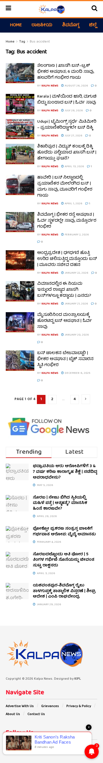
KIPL (77, 679)
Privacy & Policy (78, 706)
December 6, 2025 (77, 373)
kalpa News (49, 85)
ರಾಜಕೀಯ (41, 25)
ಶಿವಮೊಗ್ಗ (70, 25)
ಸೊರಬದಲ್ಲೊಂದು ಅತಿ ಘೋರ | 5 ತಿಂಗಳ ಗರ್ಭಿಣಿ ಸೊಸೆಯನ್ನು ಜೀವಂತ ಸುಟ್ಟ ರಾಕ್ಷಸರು (63, 560)
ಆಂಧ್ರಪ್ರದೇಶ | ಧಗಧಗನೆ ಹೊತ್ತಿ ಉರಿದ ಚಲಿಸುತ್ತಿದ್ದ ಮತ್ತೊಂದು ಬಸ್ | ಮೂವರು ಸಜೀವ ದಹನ (67, 259)
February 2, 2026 (76, 234)
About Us (13, 714)
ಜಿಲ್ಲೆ (93, 25)
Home (16, 25)
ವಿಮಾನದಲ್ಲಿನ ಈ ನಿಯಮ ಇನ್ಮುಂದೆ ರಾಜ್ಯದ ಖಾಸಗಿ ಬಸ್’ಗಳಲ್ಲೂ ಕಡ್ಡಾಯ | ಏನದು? (64, 290)
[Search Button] (94, 9)
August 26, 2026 (76, 85)
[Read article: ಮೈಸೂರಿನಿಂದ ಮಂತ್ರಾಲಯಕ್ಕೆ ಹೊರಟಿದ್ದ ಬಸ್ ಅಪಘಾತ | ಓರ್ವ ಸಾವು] (20, 322)
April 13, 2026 (74, 166)
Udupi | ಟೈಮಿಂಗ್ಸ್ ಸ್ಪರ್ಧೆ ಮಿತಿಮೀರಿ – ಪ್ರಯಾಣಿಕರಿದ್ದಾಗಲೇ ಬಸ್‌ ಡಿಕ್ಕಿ (66, 125)
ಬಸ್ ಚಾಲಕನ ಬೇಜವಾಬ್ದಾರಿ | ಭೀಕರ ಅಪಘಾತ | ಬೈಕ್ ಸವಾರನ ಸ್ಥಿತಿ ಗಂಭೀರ (65, 359)
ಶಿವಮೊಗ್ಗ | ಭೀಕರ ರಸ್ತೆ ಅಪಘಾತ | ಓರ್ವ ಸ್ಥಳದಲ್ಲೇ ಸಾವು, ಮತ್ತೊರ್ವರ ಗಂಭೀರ (66, 221)
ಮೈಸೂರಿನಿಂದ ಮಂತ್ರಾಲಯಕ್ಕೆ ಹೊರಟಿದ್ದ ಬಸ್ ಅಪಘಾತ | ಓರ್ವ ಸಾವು (64, 321)
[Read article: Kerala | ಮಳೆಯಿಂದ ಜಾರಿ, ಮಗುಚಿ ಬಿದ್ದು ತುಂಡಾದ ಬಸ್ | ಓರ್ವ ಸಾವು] (20, 104)
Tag (22, 42)
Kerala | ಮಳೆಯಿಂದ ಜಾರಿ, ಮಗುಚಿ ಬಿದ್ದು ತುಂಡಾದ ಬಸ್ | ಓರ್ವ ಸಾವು (66, 99)
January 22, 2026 (76, 273)
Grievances (50, 706)
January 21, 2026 (76, 303)
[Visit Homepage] (51, 9)
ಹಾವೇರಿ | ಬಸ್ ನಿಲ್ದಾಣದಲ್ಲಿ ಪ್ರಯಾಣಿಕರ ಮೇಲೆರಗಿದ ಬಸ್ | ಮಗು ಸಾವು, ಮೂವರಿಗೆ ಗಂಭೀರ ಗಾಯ (64, 186)
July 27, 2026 (73, 135)
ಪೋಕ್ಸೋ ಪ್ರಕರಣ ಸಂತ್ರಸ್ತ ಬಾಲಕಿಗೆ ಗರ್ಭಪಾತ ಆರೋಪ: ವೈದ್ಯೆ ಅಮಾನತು (64, 531)
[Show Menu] (8, 9)
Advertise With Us (20, 706)
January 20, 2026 (76, 335)
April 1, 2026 (73, 203)
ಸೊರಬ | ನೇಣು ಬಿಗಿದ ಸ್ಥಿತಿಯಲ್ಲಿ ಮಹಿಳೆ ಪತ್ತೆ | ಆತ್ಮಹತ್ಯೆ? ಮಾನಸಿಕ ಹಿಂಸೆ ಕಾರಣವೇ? (60, 503)
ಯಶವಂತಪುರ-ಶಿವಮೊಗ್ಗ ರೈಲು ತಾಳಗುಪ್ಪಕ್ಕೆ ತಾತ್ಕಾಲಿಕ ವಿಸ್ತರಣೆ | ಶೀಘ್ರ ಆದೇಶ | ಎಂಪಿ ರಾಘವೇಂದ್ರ (64, 591)
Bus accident (40, 42)
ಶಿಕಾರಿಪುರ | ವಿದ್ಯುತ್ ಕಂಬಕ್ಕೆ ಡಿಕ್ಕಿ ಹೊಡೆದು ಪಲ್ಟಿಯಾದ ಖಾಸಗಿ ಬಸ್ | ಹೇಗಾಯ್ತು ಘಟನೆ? (66, 152)
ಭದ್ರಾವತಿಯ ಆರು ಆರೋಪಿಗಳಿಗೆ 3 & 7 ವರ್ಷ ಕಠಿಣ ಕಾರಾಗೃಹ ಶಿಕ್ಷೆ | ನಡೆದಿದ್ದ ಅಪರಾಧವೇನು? (65, 472)
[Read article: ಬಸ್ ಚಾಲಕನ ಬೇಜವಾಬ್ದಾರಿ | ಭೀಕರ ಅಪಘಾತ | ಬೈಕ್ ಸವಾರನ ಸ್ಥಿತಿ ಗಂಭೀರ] (20, 360)
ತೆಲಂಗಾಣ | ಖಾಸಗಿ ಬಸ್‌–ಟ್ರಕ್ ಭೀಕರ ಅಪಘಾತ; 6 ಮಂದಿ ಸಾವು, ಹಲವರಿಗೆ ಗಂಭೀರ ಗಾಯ (65, 72)
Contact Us (36, 714)
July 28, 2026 (73, 110)
